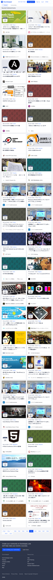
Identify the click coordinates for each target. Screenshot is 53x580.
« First (4, 531)
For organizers (31, 1)
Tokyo (14, 25)
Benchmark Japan (10, 353)
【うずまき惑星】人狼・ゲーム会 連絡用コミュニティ (15, 501)
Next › (6, 533)
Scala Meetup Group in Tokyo (12, 427)
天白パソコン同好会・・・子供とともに (14, 279)
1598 (47, 531)
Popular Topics (30, 563)
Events (5, 5)
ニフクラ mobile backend (11, 204)
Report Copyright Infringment (31, 573)
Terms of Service (6, 573)
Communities (13, 5)
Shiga (17, 469)
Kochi (14, 321)
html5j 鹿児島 (8, 451)
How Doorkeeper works (7, 557)
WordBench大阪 (9, 377)
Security (21, 573)
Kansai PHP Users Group (11, 155)
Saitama (14, 247)
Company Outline (6, 561)
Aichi (14, 271)
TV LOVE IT (33, 303)
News (3, 565)
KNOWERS (33, 279)
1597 (43, 531)
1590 (15, 531)
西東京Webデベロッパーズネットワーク (39, 328)
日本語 (46, 1)
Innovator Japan (9, 81)
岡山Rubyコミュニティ (36, 451)
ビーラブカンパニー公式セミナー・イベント (40, 32)
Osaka (14, 123)
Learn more (26, 549)
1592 (23, 531)
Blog (3, 567)
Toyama (14, 173)
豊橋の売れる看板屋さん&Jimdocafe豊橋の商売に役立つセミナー (15, 303)
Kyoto (39, 123)
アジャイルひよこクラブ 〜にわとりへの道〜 (15, 229)
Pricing (3, 563)
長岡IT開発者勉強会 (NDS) (37, 180)
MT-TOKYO (8, 254)
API (28, 561)
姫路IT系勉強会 (34, 81)
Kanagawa (15, 493)
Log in (42, 1)
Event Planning (30, 559)
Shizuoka (40, 148)
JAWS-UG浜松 (34, 155)
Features (4, 559)
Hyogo (39, 25)
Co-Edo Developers (35, 353)
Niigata (39, 173)
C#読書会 (33, 106)
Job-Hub (8, 32)
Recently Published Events (33, 565)
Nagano (40, 271)
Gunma (14, 518)
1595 (35, 531)
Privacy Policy (14, 573)
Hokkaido (40, 49)
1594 (31, 531)
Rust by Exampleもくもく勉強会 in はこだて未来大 (40, 56)
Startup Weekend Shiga (11, 476)
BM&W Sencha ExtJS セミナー (12, 56)
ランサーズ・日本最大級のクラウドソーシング (40, 377)
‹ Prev (8, 531)
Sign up (38, 1)
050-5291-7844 (22, 1)
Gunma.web (8, 525)
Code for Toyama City (10, 180)
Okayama (40, 444)
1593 (27, 531)
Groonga (33, 476)
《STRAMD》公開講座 (36, 525)
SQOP (7, 106)
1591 (19, 531)
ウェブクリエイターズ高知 (11, 328)
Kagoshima (14, 444)
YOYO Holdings (34, 254)
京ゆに (32, 130)
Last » (11, 533)
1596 (39, 531)
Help (28, 557)
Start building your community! (11, 549)
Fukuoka (15, 74)
